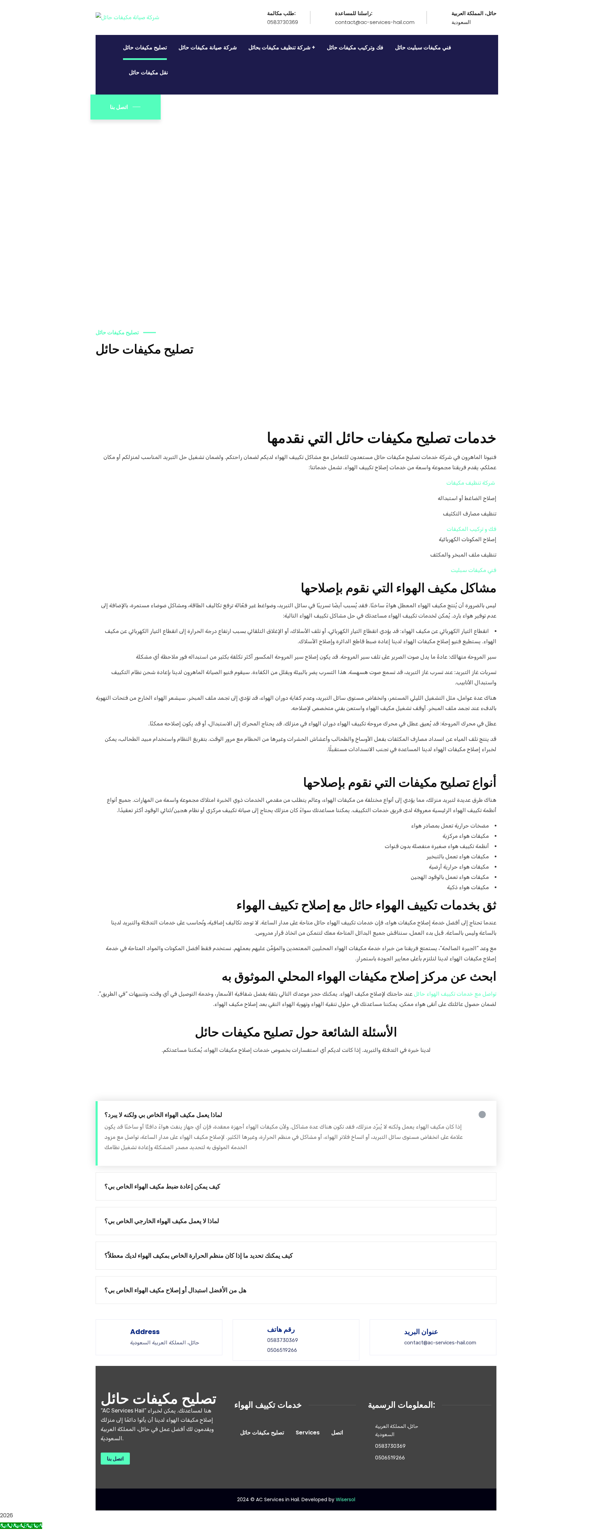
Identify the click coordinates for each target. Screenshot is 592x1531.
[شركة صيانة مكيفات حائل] (127, 17)
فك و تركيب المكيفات (471, 529)
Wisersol (345, 1499)
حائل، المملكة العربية (474, 13)
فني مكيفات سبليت (473, 570)
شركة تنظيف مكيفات (470, 483)
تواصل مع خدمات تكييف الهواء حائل (455, 994)
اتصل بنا (119, 107)
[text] (296, 438)
